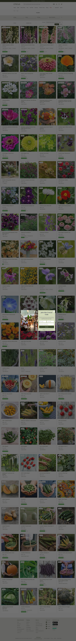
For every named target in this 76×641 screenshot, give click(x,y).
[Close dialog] (54, 311)
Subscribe (46, 326)
